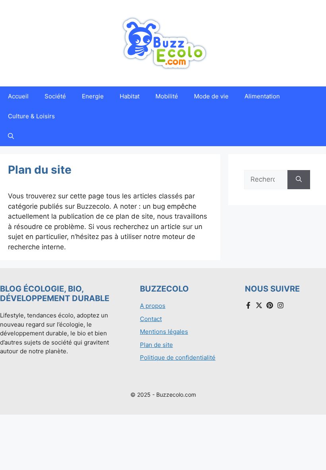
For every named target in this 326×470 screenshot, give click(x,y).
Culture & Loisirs (31, 116)
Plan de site (156, 345)
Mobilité (166, 96)
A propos (152, 305)
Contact (151, 319)
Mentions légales (164, 331)
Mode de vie (211, 96)
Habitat (130, 96)
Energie (93, 96)
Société (55, 96)
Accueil (18, 96)
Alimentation (262, 96)
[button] (11, 136)
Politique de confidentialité (177, 357)
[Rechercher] (298, 179)
